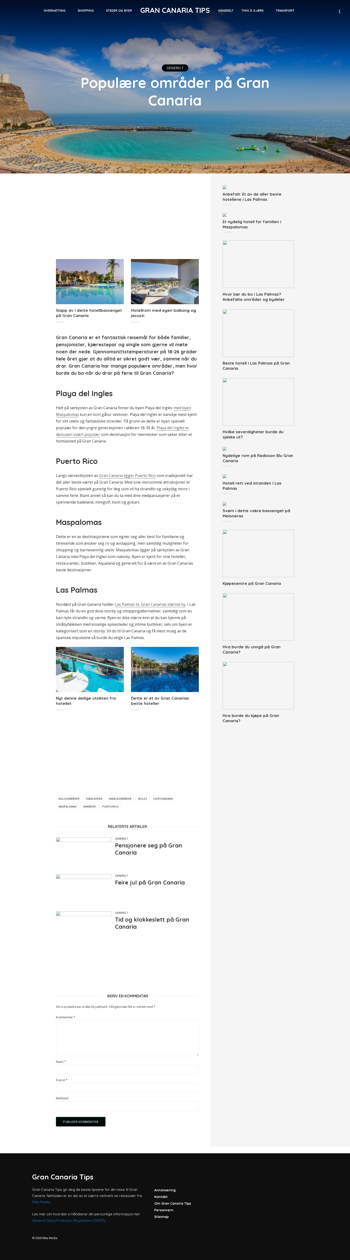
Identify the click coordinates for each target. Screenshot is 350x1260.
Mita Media (41, 1202)
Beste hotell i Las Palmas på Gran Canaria (256, 366)
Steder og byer (119, 10)
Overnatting (54, 10)
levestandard (163, 798)
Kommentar (65, 1017)
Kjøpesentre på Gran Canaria (252, 583)
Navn (61, 1062)
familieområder (120, 798)
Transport (285, 10)
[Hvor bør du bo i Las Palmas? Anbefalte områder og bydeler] (258, 264)
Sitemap (161, 1217)
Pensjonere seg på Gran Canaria (148, 849)
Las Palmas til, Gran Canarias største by (150, 604)
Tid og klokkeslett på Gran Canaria (152, 923)
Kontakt (161, 1197)
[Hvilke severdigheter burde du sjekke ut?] (258, 402)
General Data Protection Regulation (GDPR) (68, 1220)
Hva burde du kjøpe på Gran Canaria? (251, 718)
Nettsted (62, 1098)
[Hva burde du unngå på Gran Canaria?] (258, 617)
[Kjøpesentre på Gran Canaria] (258, 553)
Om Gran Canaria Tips (172, 1203)
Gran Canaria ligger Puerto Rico (127, 475)
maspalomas (67, 806)
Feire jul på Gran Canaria (150, 882)
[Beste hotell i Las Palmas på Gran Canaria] (258, 333)
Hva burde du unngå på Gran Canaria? (251, 649)
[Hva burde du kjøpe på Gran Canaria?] (258, 685)
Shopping (86, 10)
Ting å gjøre (252, 10)
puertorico (110, 806)
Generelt (225, 10)
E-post (61, 1080)
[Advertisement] (127, 218)
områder (89, 806)
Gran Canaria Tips (175, 10)
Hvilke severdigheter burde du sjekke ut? (253, 434)
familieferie (94, 798)
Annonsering (165, 1190)
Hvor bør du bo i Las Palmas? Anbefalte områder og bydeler (254, 297)
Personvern (163, 1210)
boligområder (69, 798)
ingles (142, 798)
